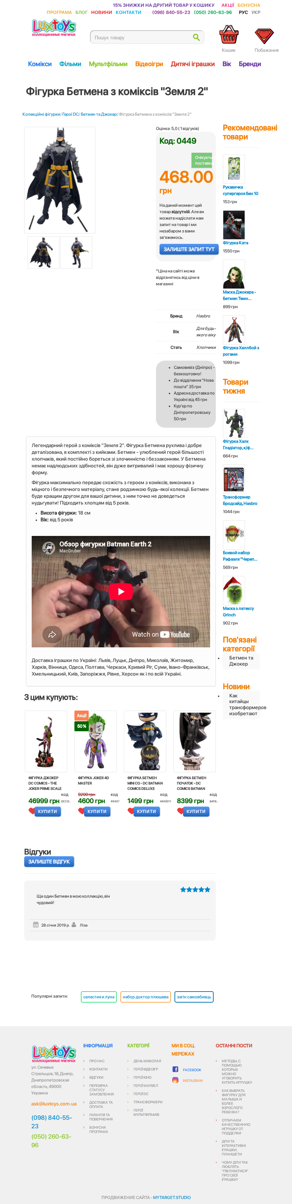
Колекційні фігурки (41, 114)
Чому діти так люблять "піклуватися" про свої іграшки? (235, 1171)
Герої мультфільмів (146, 1112)
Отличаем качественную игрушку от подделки (236, 1126)
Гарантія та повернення (101, 1117)
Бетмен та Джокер (99, 114)
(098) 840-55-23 (171, 12)
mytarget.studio (172, 1197)
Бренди (250, 63)
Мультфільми (108, 63)
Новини (101, 12)
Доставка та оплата (101, 1104)
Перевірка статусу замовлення (101, 1089)
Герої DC (70, 114)
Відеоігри (149, 63)
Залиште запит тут (189, 249)
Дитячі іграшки (193, 63)
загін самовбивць (194, 996)
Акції (227, 4)
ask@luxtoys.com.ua (54, 1104)
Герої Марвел (146, 1085)
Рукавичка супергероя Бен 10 (240, 190)
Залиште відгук (49, 861)
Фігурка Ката (235, 242)
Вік (227, 63)
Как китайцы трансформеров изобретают (244, 704)
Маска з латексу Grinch (238, 611)
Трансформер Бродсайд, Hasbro (240, 500)
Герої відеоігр (146, 1069)
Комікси (40, 63)
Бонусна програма (98, 1129)
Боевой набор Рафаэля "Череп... (240, 556)
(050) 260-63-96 (213, 12)
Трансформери (148, 1102)
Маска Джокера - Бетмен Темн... (239, 295)
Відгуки (96, 1077)
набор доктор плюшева (145, 996)
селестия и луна (98, 996)
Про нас (97, 1061)
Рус (243, 12)
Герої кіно (142, 1077)
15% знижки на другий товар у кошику (163, 4)
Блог (81, 12)
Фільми (70, 63)
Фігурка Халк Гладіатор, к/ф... (238, 444)
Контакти (128, 12)
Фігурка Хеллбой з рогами (241, 351)
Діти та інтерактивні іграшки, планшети (234, 1147)
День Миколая (147, 1061)
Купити (47, 811)
